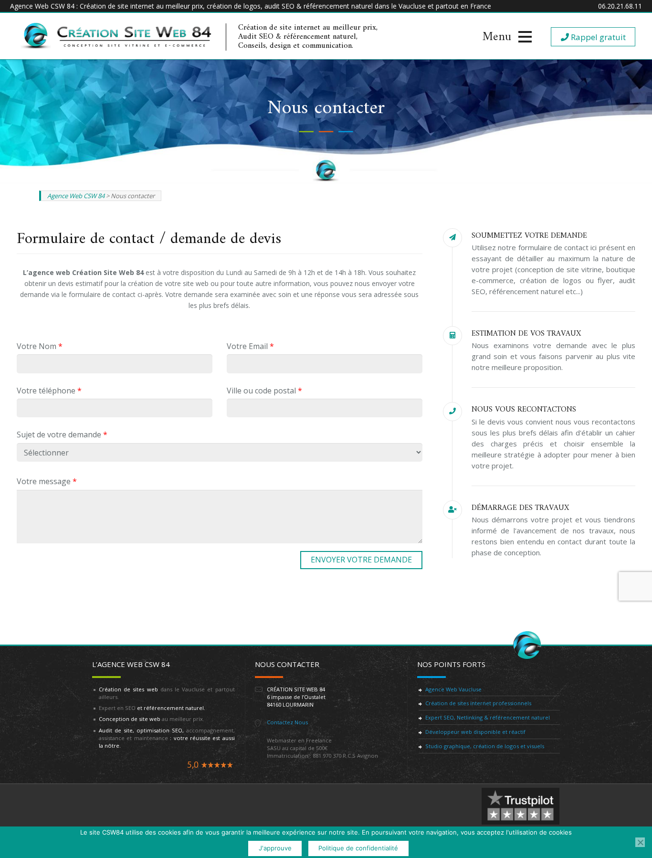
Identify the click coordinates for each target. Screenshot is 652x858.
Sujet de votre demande (62, 434)
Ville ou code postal (264, 390)
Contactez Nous (287, 722)
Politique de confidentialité (358, 848)
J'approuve (275, 848)
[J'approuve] (640, 842)
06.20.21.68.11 (620, 6)
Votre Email (250, 346)
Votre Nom (40, 346)
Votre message (47, 481)
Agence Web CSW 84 (76, 195)
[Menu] (507, 37)
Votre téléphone (49, 390)
